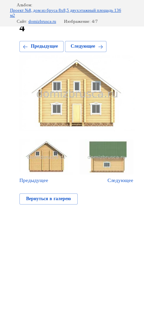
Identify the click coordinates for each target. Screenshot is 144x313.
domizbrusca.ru (42, 21)
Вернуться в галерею (48, 198)
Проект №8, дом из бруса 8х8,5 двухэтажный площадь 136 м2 (65, 13)
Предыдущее (44, 46)
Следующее (83, 46)
